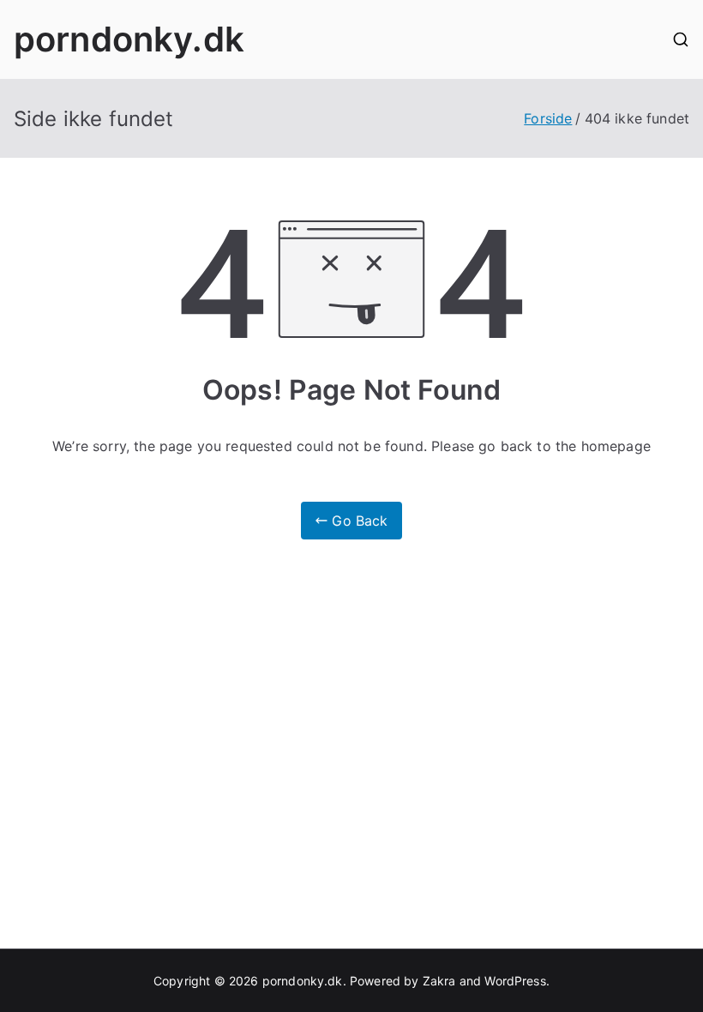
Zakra (439, 980)
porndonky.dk (129, 39)
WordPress (514, 980)
